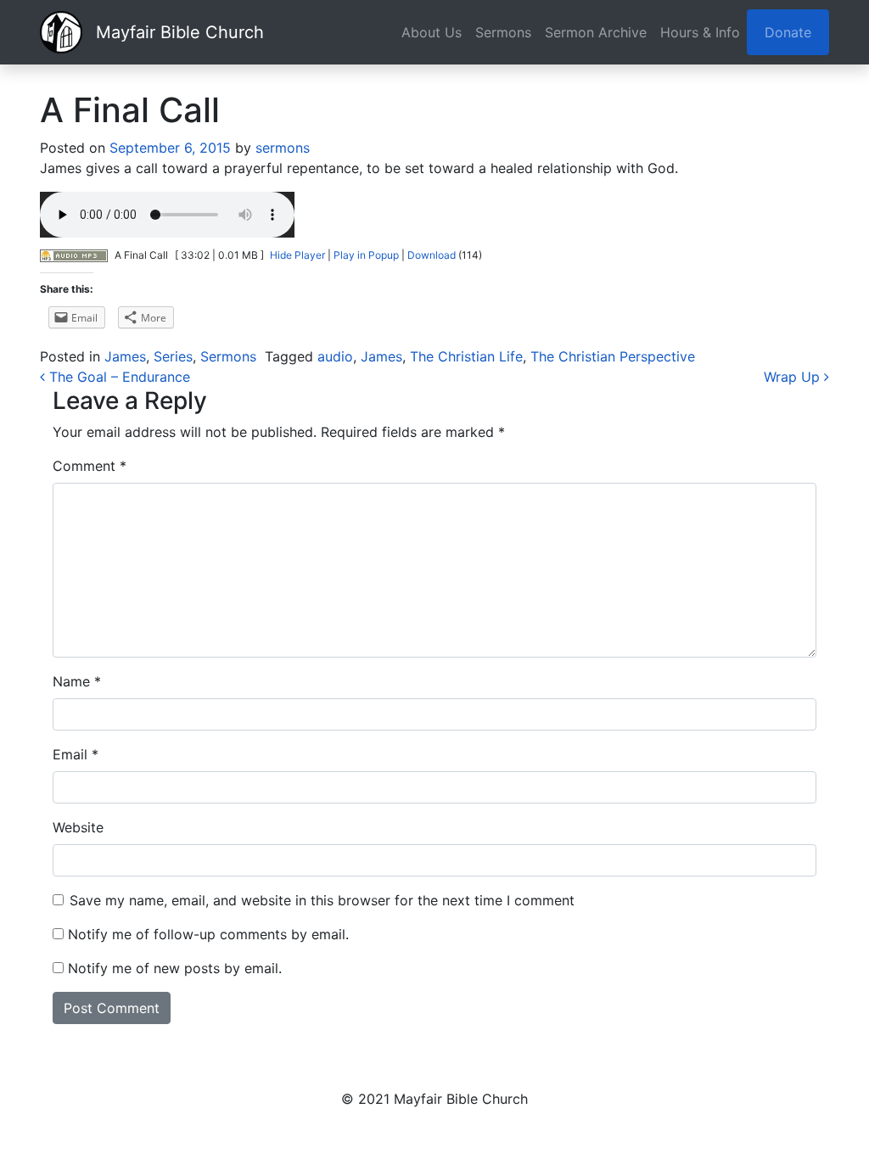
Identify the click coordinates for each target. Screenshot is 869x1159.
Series (173, 356)
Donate (788, 32)
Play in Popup (366, 255)
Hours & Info (700, 32)
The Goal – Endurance (117, 376)
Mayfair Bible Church (180, 32)
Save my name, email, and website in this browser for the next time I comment (322, 900)
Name (77, 681)
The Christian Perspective (612, 356)
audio (335, 356)
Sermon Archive (596, 32)
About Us (431, 32)
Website (78, 827)
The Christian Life (466, 356)
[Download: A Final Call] (74, 255)
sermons (280, 147)
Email (75, 754)
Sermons (503, 32)
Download (431, 255)
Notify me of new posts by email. (175, 968)
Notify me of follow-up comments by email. (208, 934)
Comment (89, 465)
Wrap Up (794, 376)
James (125, 356)
